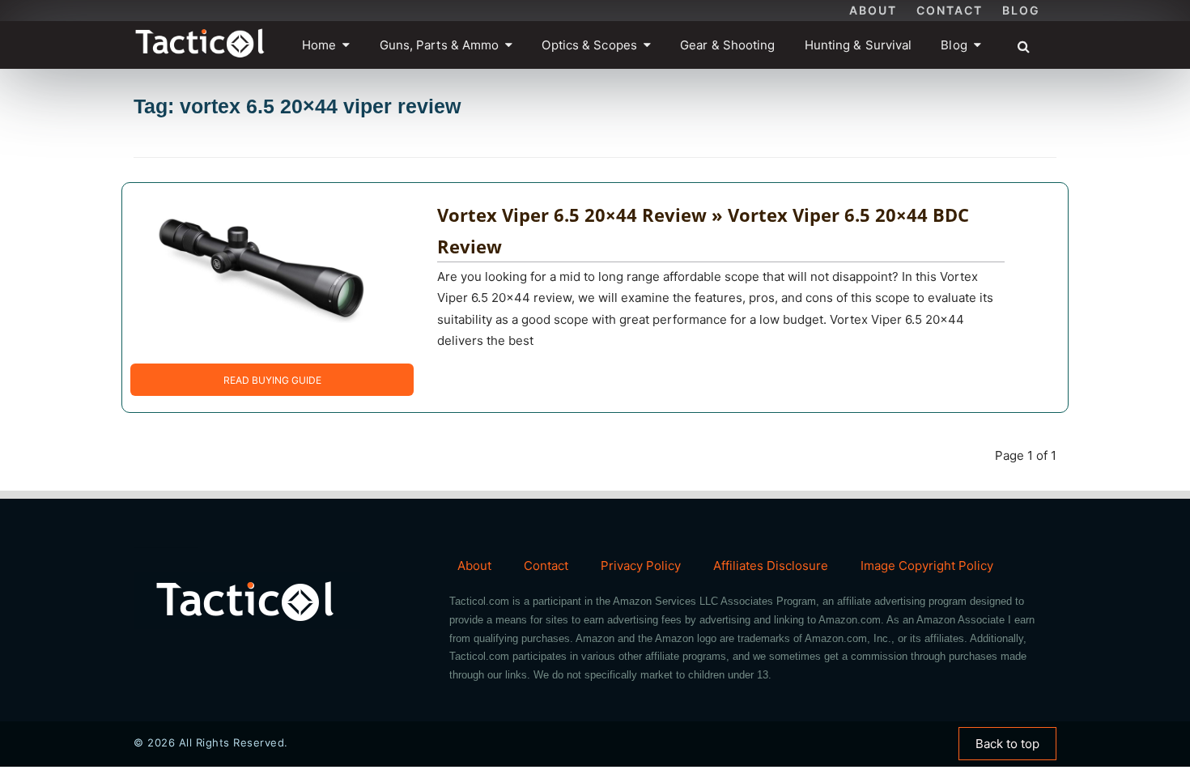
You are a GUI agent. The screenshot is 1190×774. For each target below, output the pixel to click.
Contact (949, 10)
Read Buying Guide (272, 380)
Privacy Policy (641, 565)
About (873, 10)
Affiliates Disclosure (770, 565)
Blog (1021, 10)
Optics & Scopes (589, 45)
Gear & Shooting (728, 45)
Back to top (1007, 743)
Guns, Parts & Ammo (439, 45)
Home (319, 45)
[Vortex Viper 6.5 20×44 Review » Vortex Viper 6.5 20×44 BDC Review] (259, 271)
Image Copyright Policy (927, 565)
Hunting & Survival (858, 45)
